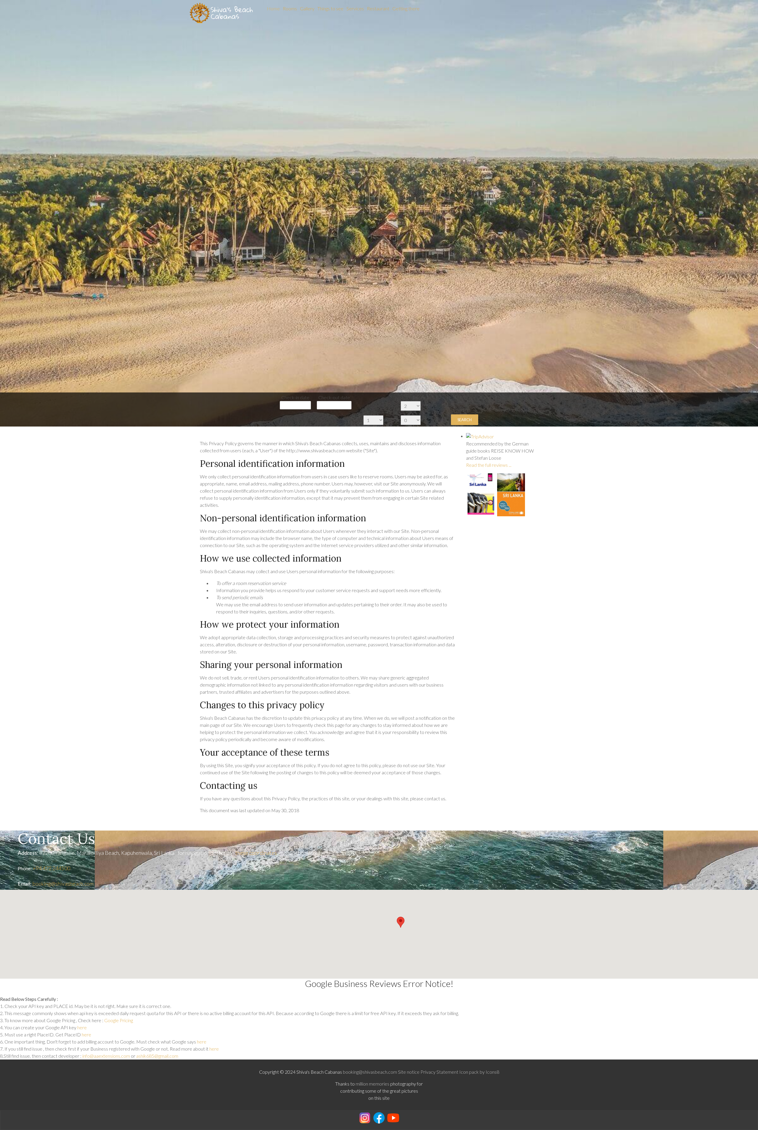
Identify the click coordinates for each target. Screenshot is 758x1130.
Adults (430, 404)
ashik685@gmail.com (157, 1056)
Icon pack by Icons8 (479, 1072)
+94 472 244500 (51, 868)
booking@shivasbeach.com (63, 883)
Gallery (307, 8)
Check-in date (295, 397)
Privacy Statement (439, 1072)
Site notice (409, 1072)
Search (464, 419)
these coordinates (256, 852)
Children (430, 411)
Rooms (290, 8)
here (82, 1027)
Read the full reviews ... (488, 465)
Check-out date (334, 397)
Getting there (406, 8)
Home (273, 8)
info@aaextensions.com (106, 1056)
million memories (372, 1083)
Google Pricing (118, 1020)
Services (355, 8)
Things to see (330, 8)
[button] (57, 213)
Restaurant (378, 8)
